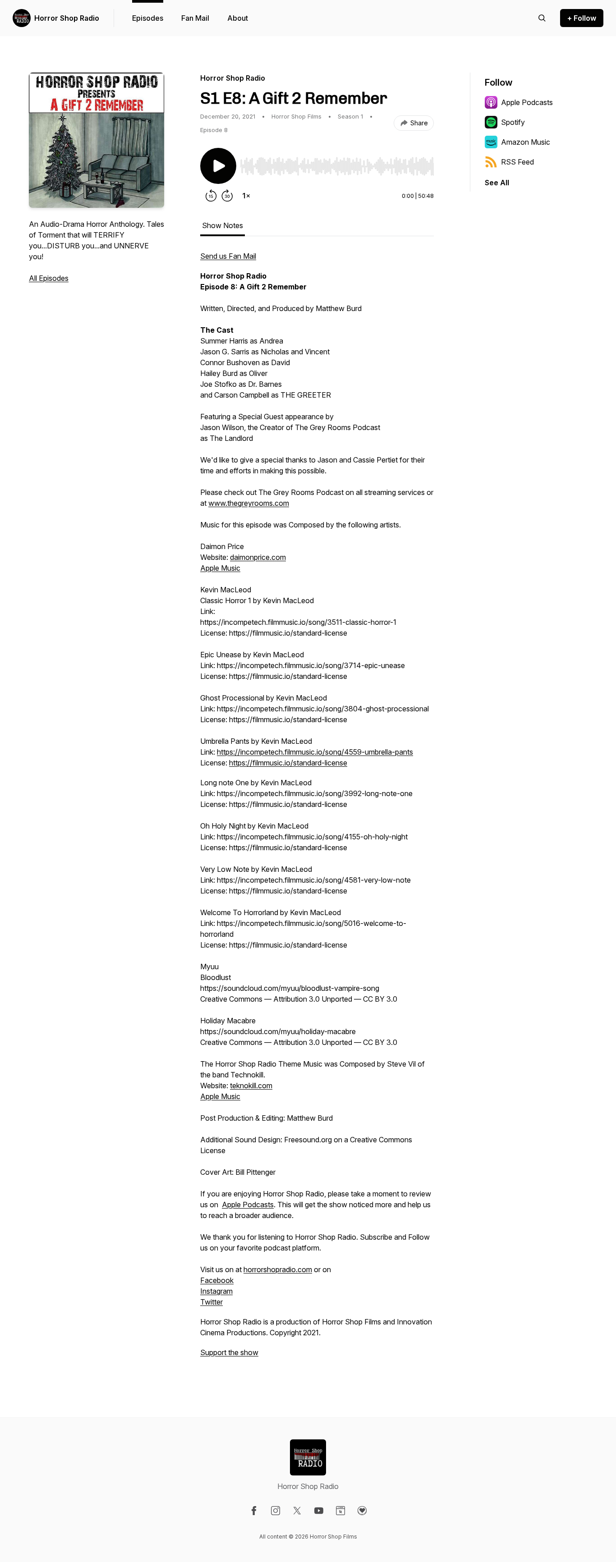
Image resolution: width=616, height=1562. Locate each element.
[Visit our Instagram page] (275, 1510)
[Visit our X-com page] (297, 1510)
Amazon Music (525, 142)
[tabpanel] (317, 809)
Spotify (513, 122)
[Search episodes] (542, 18)
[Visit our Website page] (340, 1510)
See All (497, 182)
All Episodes (49, 278)
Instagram (216, 1291)
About (237, 18)
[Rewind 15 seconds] (211, 195)
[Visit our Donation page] (362, 1510)
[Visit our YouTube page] (318, 1510)
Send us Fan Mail (228, 256)
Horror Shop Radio (66, 18)
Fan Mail (195, 18)
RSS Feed (517, 161)
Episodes (147, 18)
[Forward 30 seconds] (227, 195)
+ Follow (581, 18)
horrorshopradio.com (278, 1269)
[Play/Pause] (218, 166)
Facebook (217, 1280)
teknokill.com (251, 1085)
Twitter (211, 1301)
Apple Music (220, 568)
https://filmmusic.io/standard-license (288, 762)
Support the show (229, 1352)
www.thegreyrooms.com (248, 503)
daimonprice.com (258, 557)
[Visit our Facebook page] (253, 1510)
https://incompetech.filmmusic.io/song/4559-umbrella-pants (315, 751)
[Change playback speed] (246, 195)
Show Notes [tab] (222, 225)
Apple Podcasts (248, 1204)
